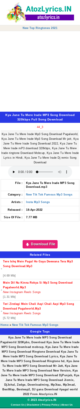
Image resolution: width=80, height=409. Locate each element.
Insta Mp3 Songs (38, 202)
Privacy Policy (50, 404)
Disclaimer (33, 404)
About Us (67, 404)
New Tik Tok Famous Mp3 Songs (49, 194)
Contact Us (18, 404)
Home (4, 324)
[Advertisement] (40, 71)
